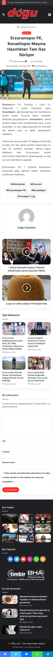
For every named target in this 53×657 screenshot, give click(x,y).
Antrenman (18, 184)
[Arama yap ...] (3, 15)
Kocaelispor (39, 190)
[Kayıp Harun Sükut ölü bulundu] (10, 518)
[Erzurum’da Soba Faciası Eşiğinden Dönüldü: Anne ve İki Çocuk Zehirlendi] (39, 363)
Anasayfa (23, 27)
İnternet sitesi (8, 462)
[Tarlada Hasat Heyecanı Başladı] (43, 528)
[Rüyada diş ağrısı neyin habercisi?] (10, 629)
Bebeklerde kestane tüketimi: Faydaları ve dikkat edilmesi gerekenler (34, 599)
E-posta (6, 452)
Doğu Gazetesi (19, 61)
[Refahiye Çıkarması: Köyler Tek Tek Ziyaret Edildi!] (10, 538)
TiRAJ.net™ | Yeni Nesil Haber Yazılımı (28, 643)
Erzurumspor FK (17, 190)
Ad (4, 441)
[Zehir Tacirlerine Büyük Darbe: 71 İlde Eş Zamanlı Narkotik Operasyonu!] (26, 528)
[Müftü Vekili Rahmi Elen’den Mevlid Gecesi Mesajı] (43, 538)
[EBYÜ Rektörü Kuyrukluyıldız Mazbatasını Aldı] (43, 518)
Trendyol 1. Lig (27, 196)
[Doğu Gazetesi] (23, 14)
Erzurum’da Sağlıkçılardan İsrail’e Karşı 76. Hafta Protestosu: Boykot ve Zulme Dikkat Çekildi (12, 343)
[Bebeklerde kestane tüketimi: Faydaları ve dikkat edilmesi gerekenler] (10, 599)
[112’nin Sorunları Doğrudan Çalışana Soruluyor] (26, 538)
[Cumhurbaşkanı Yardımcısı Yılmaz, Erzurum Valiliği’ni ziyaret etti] (39, 328)
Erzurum (32, 27)
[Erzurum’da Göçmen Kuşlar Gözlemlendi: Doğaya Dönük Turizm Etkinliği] (13, 363)
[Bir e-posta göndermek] (26, 61)
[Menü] (49, 15)
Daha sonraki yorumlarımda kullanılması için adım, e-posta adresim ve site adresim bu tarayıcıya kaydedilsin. (26, 477)
